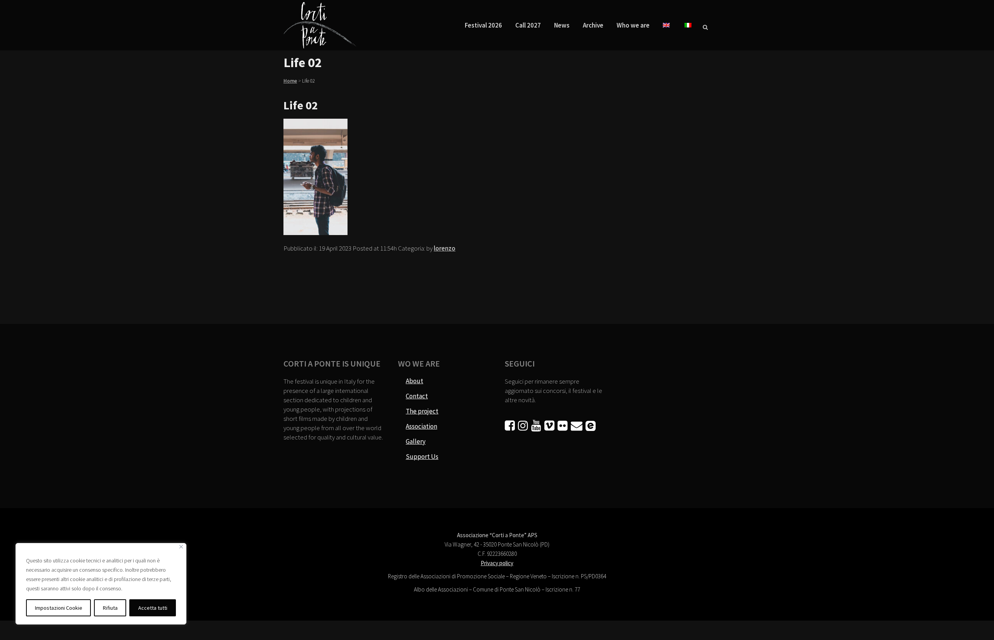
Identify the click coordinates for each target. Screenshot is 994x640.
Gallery (416, 441)
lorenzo (444, 248)
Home (290, 81)
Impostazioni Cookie (58, 607)
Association (421, 426)
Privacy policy (497, 563)
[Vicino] (181, 546)
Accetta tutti (152, 607)
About (414, 381)
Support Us (422, 456)
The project (422, 411)
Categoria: (412, 248)
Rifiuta (110, 607)
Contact (417, 396)
